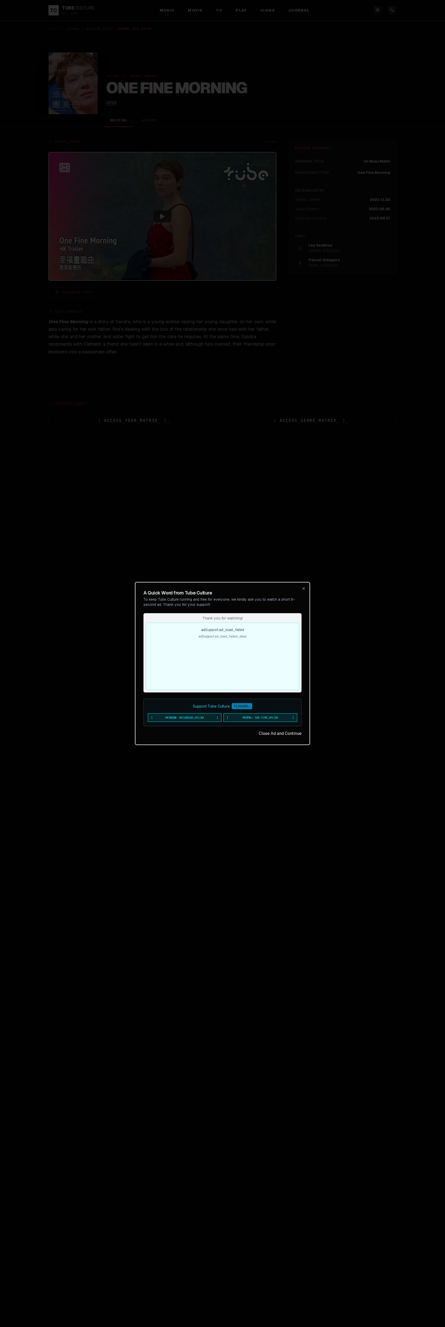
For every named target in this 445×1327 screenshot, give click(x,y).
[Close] (304, 588)
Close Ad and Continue (280, 733)
